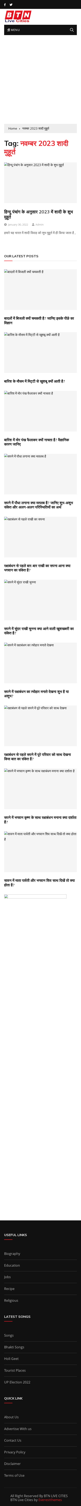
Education (12, 1265)
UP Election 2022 (17, 1382)
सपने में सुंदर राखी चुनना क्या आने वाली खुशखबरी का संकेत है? (39, 631)
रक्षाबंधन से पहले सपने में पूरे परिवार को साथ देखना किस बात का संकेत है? (37, 756)
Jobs (7, 1277)
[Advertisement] (40, 81)
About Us (11, 1417)
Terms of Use (14, 1475)
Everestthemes (50, 1500)
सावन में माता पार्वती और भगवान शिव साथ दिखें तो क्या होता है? (39, 882)
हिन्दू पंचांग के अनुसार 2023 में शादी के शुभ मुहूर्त (38, 214)
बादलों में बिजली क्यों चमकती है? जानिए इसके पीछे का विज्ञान (39, 320)
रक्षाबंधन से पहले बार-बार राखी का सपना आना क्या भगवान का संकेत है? (37, 568)
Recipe (9, 1288)
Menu (15, 30)
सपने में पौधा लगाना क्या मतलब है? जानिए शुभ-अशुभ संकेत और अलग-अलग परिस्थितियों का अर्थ (38, 505)
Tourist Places (15, 1370)
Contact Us (12, 1440)
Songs (9, 1335)
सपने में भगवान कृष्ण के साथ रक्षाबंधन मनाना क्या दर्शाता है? (40, 819)
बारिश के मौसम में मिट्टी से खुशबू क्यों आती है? (34, 381)
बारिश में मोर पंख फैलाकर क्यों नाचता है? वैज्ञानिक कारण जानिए (36, 442)
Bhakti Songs (14, 1347)
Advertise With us (18, 1429)
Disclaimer (12, 1463)
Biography (12, 1253)
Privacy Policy (14, 1452)
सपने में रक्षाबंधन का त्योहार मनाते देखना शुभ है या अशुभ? (36, 694)
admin (40, 224)
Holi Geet (11, 1358)
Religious (11, 1300)
